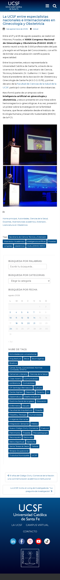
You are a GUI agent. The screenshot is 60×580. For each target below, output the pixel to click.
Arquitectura (15, 358)
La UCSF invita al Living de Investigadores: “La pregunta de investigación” (31, 489)
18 (17, 323)
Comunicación (31, 378)
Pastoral (45, 428)
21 (34, 323)
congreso (8, 246)
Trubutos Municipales (19, 455)
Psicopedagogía (40, 432)
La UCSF (17, 525)
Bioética (13, 363)
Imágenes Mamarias (18, 419)
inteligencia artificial (36, 241)
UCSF (34, 455)
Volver (36, 29)
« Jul (10, 341)
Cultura (38, 387)
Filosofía (38, 410)
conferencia (14, 383)
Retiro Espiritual (16, 442)
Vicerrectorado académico (24, 221)
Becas (26, 358)
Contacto (30, 531)
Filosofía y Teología (17, 414)
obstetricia (19, 246)
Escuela (26, 405)
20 (28, 323)
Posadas (52, 241)
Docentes (7, 221)
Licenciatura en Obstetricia (15, 225)
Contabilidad (29, 383)
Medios (34, 423)
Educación (41, 401)
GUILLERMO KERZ (36, 246)
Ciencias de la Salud (39, 218)
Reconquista (15, 437)
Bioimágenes (38, 358)
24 (11, 328)
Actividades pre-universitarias (22, 354)
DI (48, 392)
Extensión (41, 221)
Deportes (30, 392)
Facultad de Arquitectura (20, 410)
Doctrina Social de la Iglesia (21, 401)
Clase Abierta (15, 378)
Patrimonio (14, 432)
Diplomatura (15, 396)
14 (34, 317)
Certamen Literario (18, 374)
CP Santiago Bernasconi (20, 387)
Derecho (40, 392)
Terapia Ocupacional (18, 451)
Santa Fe (31, 442)
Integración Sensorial (19, 423)
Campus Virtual (37, 525)
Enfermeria (14, 405)
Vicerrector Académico (14, 241)
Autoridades (23, 218)
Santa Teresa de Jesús (19, 446)
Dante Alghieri (16, 392)
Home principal (10, 218)
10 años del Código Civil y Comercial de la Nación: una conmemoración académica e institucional (31, 477)
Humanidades (35, 414)
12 (22, 317)
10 (11, 317)
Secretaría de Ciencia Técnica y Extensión (27, 237)
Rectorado (28, 437)
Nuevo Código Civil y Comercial (23, 428)
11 (16, 317)
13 (28, 317)
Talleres (35, 446)
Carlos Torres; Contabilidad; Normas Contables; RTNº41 (25, 368)
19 (22, 323)
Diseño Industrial (32, 396)
